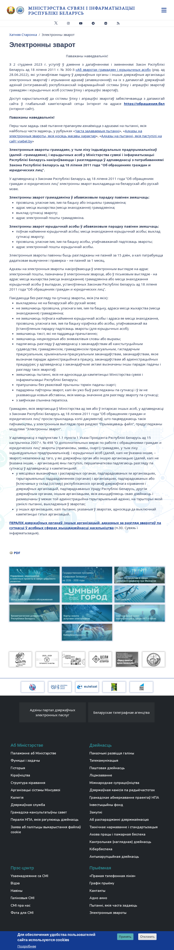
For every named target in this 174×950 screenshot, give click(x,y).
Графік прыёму (101, 883)
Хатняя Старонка (23, 34)
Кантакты (97, 890)
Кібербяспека (100, 849)
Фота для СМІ (22, 912)
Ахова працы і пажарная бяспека (117, 834)
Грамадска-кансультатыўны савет (39, 812)
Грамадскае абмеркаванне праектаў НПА (124, 797)
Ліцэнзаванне (100, 775)
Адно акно (98, 898)
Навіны (16, 890)
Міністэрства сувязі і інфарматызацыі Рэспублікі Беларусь (81, 10)
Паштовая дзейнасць (107, 768)
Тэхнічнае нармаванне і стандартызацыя (123, 827)
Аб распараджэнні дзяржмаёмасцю (119, 819)
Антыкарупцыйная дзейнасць (114, 856)
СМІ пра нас (20, 905)
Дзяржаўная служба (28, 805)
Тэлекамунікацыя (103, 760)
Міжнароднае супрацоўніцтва (114, 783)
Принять (125, 937)
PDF (17, 552)
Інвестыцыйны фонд (106, 805)
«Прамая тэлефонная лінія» (112, 876)
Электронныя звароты (107, 912)
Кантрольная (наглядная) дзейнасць (120, 842)
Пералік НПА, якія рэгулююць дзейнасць (44, 819)
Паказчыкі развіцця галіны (111, 753)
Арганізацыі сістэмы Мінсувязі (35, 790)
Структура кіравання (28, 783)
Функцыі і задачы (25, 760)
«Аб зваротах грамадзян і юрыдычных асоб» (113, 69)
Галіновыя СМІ (22, 898)
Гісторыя (18, 768)
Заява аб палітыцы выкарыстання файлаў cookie (46, 830)
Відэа (15, 883)
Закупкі (95, 812)
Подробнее (26, 946)
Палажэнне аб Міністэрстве (33, 753)
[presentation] (14, 713)
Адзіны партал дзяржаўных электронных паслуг (52, 712)
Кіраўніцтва (20, 775)
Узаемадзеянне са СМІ (29, 876)
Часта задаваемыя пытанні (97, 131)
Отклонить (147, 936)
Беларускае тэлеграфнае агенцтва (121, 712)
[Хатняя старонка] (17, 10)
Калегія (17, 797)
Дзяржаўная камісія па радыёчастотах (122, 790)
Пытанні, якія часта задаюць (113, 905)
